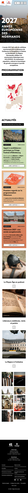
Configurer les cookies (14, 483)
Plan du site (14, 485)
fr (16, 3)
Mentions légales (5, 483)
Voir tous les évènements (11, 74)
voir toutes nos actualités (12, 124)
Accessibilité (23, 483)
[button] (7, 379)
